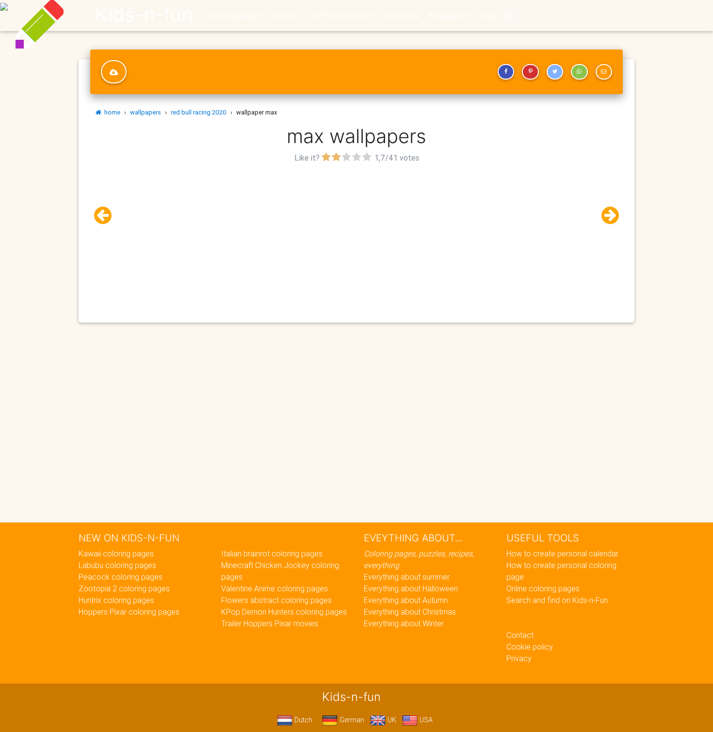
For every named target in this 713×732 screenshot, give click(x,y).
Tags (487, 15)
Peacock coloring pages (120, 577)
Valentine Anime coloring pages (274, 588)
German (351, 720)
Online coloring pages (543, 588)
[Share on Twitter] (555, 72)
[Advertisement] (356, 233)
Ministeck (403, 15)
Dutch (302, 720)
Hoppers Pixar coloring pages (129, 612)
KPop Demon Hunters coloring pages (284, 612)
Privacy (519, 658)
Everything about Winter (404, 623)
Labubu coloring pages (117, 565)
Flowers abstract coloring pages (276, 600)
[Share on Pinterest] (530, 72)
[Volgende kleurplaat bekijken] (606, 215)
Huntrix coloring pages (116, 600)
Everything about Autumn (406, 600)
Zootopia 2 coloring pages (124, 588)
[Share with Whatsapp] (579, 72)
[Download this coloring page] (114, 71)
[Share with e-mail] (604, 72)
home (110, 112)
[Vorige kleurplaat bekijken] (106, 215)
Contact (520, 635)
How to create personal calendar (562, 553)
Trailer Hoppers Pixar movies (269, 623)
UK (391, 720)
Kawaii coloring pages (116, 553)
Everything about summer (407, 577)
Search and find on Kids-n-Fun (557, 600)
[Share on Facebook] (506, 72)
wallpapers (145, 112)
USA (425, 720)
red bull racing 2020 (199, 112)
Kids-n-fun (144, 14)
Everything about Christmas (410, 612)
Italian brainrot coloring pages (272, 553)
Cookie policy (529, 646)
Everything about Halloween (411, 588)
